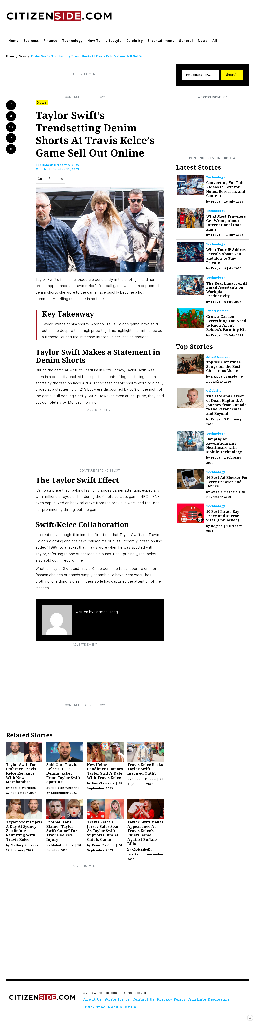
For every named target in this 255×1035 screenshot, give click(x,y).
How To (94, 40)
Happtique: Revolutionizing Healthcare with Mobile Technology (224, 445)
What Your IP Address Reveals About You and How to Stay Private (226, 256)
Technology (72, 40)
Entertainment (161, 40)
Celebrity (134, 40)
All (214, 40)
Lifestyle (113, 40)
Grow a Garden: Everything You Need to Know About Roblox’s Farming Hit (226, 323)
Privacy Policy (171, 999)
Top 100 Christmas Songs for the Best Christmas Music (223, 366)
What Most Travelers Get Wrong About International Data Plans (226, 223)
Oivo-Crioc (94, 1007)
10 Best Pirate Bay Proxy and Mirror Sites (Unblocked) (222, 515)
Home (13, 40)
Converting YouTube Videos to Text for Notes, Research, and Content (226, 189)
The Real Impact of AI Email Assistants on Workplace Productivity (226, 289)
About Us (92, 999)
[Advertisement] (85, 86)
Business (31, 40)
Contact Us (143, 999)
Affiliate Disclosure (209, 999)
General (186, 40)
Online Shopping (50, 179)
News (203, 40)
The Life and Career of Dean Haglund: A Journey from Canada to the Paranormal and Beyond (226, 405)
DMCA (131, 1007)
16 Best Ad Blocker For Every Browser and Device (227, 481)
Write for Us (117, 999)
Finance (50, 40)
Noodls (115, 1007)
